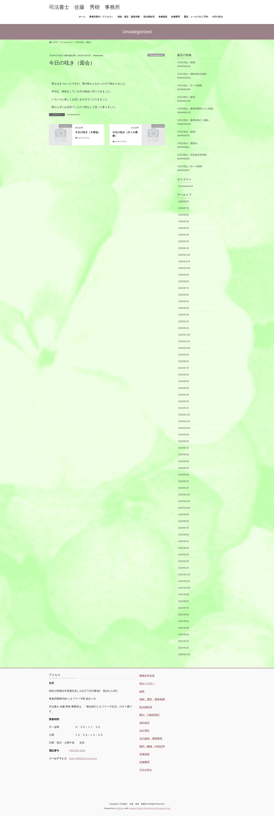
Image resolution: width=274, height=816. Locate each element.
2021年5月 (183, 621)
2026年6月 (183, 214)
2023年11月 (184, 421)
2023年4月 (183, 468)
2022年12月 (184, 494)
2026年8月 (183, 201)
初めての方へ (147, 683)
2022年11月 (184, 501)
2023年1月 (183, 488)
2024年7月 (183, 368)
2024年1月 (183, 408)
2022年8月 (183, 521)
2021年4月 (183, 628)
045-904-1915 (77, 750)
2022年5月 (183, 541)
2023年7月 (183, 448)
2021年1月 (183, 648)
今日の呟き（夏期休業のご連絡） (193, 120)
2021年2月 (183, 641)
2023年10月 (184, 428)
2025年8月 (183, 281)
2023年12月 (184, 414)
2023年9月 (183, 434)
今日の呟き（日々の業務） (190, 85)
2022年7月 (183, 528)
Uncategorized (156, 55)
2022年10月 (184, 508)
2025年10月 (184, 268)
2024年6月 (183, 374)
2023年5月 (183, 461)
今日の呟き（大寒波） (88, 132)
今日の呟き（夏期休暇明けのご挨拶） (196, 108)
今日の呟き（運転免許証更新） (192, 74)
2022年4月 (183, 548)
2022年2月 (183, 561)
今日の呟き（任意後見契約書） (192, 155)
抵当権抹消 (145, 707)
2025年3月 (183, 314)
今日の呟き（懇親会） (188, 143)
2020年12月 (184, 654)
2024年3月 (183, 394)
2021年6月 (183, 614)
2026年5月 (183, 221)
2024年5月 (183, 381)
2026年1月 (183, 248)
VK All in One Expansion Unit (157, 808)
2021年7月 (183, 608)
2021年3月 (183, 634)
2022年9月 (183, 514)
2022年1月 (183, 568)
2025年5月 (183, 301)
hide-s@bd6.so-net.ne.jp (83, 758)
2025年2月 (183, 321)
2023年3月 (183, 474)
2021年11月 (184, 581)
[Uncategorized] (60, 131)
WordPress (119, 808)
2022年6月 (183, 534)
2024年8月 (183, 361)
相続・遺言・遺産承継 (152, 699)
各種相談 (144, 754)
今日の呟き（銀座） (187, 97)
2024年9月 (183, 354)
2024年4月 (183, 388)
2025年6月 (183, 294)
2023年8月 (183, 441)
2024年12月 (184, 334)
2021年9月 (183, 594)
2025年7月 (183, 288)
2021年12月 (184, 574)
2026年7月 (183, 208)
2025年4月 (183, 308)
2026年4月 (183, 228)
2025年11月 (184, 261)
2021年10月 (184, 588)
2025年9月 (183, 274)
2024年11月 (184, 341)
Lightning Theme (136, 808)
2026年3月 (183, 234)
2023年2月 (183, 481)
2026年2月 (183, 241)
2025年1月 (183, 328)
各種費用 (144, 762)
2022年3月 (183, 554)
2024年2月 (183, 401)
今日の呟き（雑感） (187, 62)
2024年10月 (184, 348)
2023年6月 (183, 454)
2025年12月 (184, 255)
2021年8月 (183, 601)
